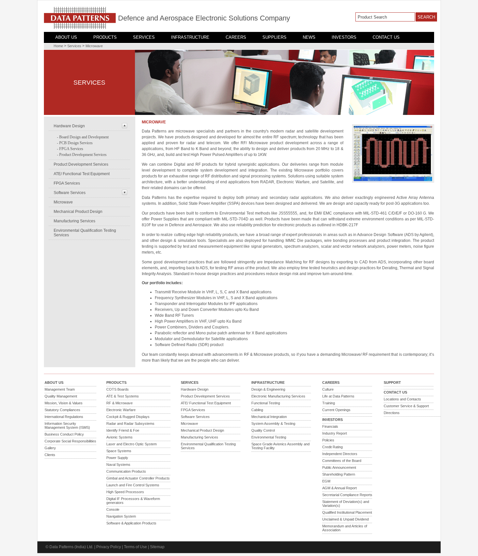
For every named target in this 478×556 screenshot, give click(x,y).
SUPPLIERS (274, 37)
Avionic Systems (119, 437)
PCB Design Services (76, 143)
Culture (328, 389)
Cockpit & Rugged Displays (128, 417)
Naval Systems (118, 464)
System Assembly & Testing (273, 423)
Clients (50, 455)
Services (74, 46)
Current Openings (336, 410)
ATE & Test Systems (122, 396)
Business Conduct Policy (64, 434)
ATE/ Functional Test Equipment (82, 174)
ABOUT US (66, 37)
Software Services (70, 192)
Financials (330, 426)
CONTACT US (386, 37)
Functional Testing (265, 403)
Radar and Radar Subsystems (130, 423)
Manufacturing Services (74, 221)
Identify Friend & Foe (122, 430)
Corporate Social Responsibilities (70, 441)
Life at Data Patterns (338, 396)
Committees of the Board (341, 461)
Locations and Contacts (402, 399)
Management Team (60, 389)
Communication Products (126, 471)
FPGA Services (71, 148)
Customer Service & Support (406, 406)
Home (58, 46)
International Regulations (64, 417)
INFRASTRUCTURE (190, 37)
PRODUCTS (105, 37)
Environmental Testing (268, 437)
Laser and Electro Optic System (131, 444)
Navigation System (121, 516)
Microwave (94, 46)
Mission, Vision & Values (64, 403)
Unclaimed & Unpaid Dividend (345, 519)
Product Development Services (83, 154)
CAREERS (236, 37)
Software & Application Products (131, 523)
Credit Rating (332, 447)
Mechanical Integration (269, 417)
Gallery (50, 448)
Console (112, 509)
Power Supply (117, 458)
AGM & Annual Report (339, 488)
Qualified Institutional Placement (347, 512)
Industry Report (334, 433)
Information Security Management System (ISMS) (67, 425)
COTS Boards (117, 389)
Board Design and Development (84, 137)
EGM (326, 481)
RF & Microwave (119, 403)
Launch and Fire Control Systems (132, 485)
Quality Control (263, 430)
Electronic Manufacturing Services (278, 396)
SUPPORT (392, 382)
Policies (328, 440)
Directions (392, 413)
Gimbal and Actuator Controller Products (138, 478)
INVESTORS (344, 37)
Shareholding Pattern (338, 474)
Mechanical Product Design (78, 211)
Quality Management (61, 396)
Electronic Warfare (121, 410)
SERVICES (144, 37)
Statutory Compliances (62, 410)
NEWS (309, 37)
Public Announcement (339, 467)
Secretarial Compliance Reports (347, 495)
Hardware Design (69, 126)
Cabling (257, 410)
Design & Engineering (268, 389)
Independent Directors (339, 454)
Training (328, 403)
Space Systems (118, 451)
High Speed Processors (125, 492)
